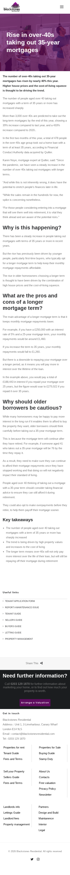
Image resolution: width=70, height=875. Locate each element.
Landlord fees (11, 818)
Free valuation (47, 782)
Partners (44, 806)
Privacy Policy (47, 788)
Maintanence (46, 818)
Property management (16, 824)
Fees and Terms (12, 758)
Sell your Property (13, 771)
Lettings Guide (11, 812)
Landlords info (11, 806)
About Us (44, 771)
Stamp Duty (46, 758)
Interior (43, 824)
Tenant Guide (11, 753)
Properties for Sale (50, 747)
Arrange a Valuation (35, 702)
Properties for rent (13, 747)
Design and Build (48, 812)
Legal (42, 830)
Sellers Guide (11, 777)
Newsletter (45, 794)
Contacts (44, 777)
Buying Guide (47, 753)
